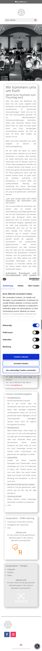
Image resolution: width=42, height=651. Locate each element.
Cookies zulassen (21, 357)
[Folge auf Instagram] (13, 634)
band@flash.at (16, 385)
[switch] (36, 332)
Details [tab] (20, 286)
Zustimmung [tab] (8, 286)
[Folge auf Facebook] (7, 634)
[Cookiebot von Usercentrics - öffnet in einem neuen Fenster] (29, 279)
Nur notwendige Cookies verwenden (21, 370)
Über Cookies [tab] (33, 286)
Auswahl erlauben (21, 363)
